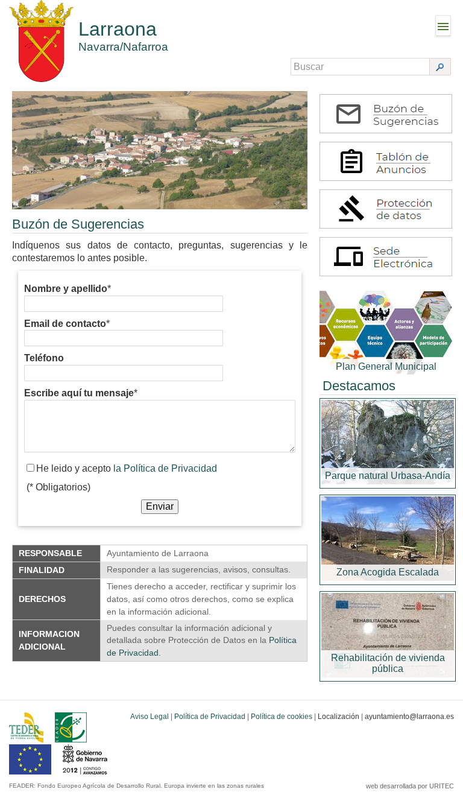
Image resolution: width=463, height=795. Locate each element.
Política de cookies (281, 716)
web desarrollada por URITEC (410, 786)
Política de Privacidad (209, 716)
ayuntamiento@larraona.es (409, 716)
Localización (338, 716)
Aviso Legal (149, 716)
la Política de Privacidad (165, 468)
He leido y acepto (126, 468)
